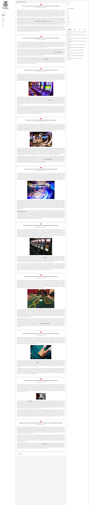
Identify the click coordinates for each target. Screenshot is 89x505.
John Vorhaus (39, 7)
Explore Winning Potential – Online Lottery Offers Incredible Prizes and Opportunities (76, 41)
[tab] (69, 29)
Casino (3, 19)
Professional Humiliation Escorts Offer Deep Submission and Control (76, 47)
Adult (2, 22)
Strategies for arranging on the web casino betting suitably (75, 50)
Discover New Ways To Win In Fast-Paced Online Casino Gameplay (41, 120)
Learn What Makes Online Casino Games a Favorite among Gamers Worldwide (41, 333)
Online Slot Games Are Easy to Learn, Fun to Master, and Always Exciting (41, 70)
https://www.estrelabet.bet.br (21, 211)
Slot (2, 24)
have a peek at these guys (58, 52)
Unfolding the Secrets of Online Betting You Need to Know (74, 58)
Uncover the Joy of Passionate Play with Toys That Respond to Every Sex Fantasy (40, 6)
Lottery (3, 25)
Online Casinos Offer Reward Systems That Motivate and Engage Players (41, 276)
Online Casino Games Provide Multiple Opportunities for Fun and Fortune (41, 380)
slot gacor (45, 257)
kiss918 (37, 362)
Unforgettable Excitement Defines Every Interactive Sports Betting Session (77, 38)
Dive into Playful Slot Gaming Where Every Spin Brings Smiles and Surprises (41, 225)
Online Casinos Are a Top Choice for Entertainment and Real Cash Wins (40, 169)
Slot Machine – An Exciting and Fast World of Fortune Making (75, 55)
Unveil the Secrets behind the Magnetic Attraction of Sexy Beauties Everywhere (41, 38)
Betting (3, 17)
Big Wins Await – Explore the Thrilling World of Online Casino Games (76, 44)
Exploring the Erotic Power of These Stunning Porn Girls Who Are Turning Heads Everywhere (41, 423)
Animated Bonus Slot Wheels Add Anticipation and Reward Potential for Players (76, 35)
